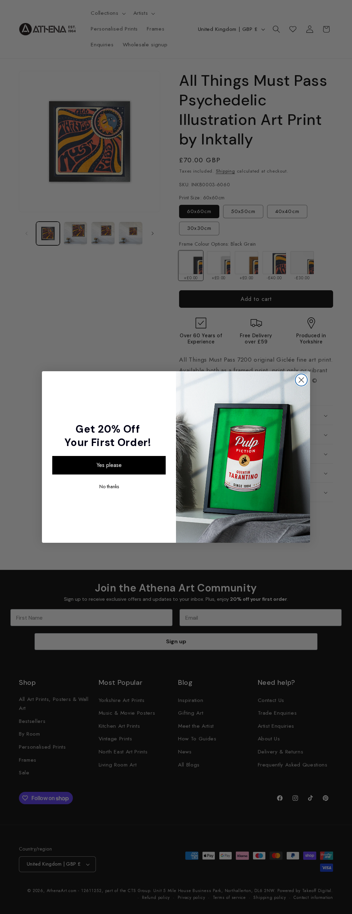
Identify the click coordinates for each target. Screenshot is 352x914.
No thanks (109, 486)
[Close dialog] (301, 380)
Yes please (109, 465)
